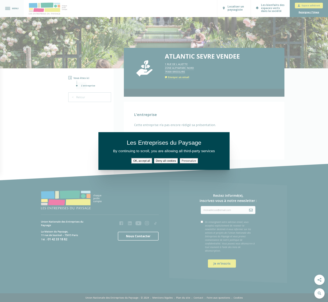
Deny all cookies (166, 160)
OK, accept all (141, 160)
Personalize (189, 160)
